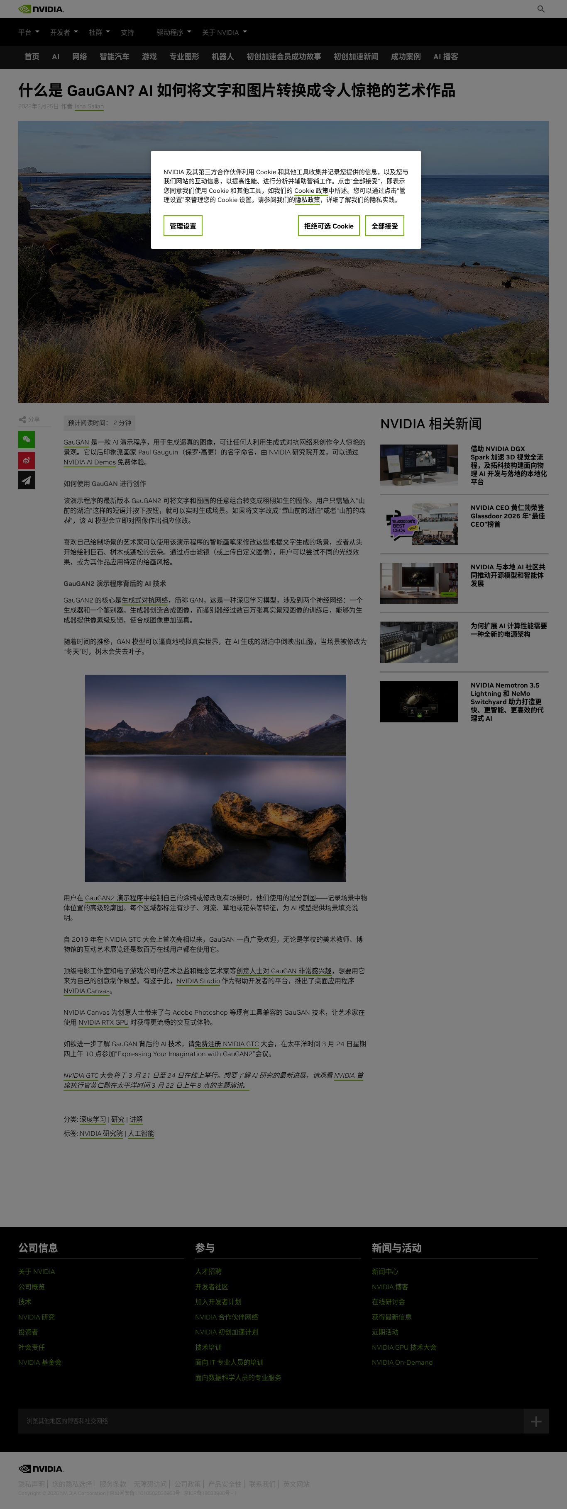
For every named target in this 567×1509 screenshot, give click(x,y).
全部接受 (384, 226)
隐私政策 (307, 200)
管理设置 (183, 226)
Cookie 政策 (311, 190)
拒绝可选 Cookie (329, 226)
